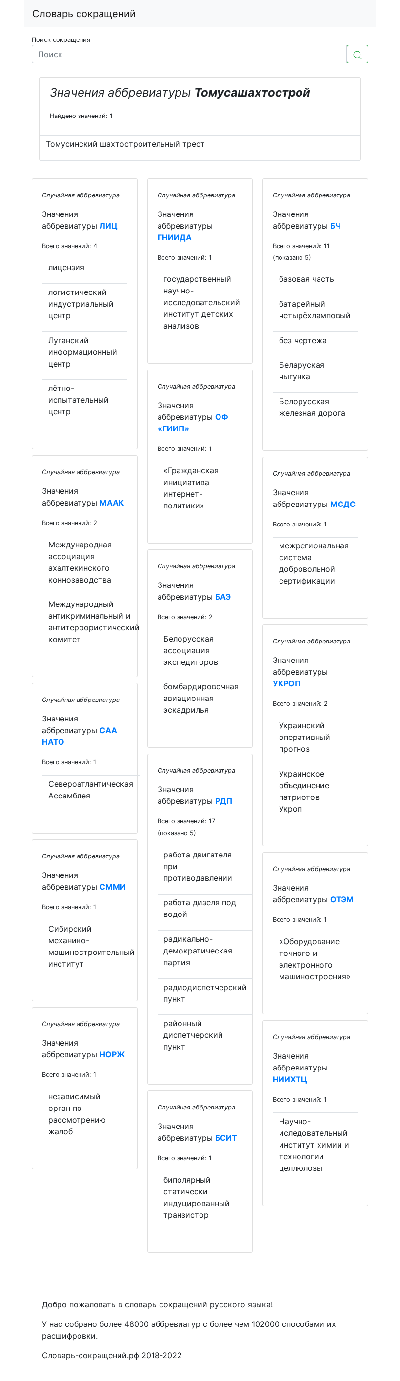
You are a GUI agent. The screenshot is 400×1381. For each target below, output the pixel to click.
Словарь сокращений (84, 13)
